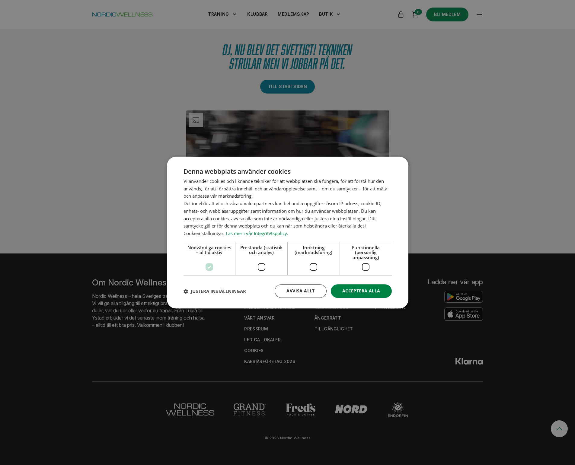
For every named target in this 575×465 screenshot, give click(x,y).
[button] (215, 291)
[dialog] (287, 233)
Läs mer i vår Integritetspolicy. (257, 233)
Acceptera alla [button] (361, 291)
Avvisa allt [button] (300, 291)
